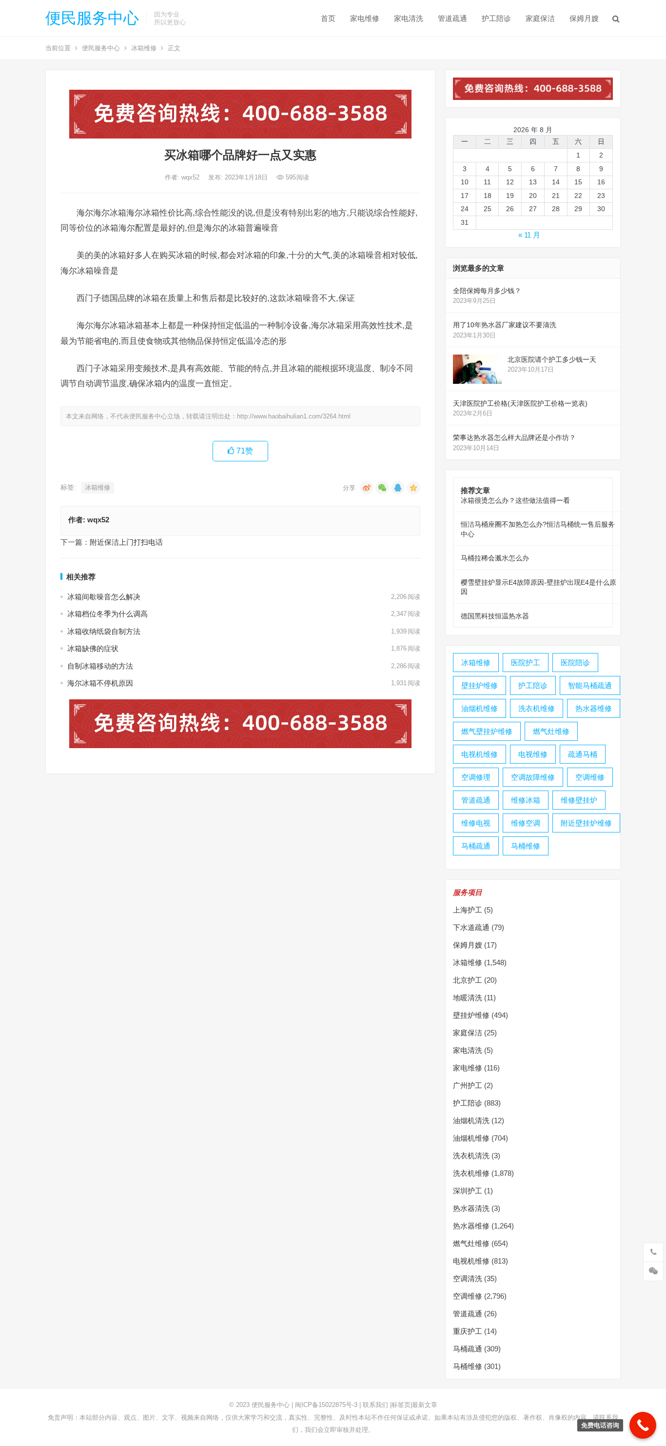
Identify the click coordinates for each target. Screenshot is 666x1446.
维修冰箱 (525, 800)
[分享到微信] (382, 488)
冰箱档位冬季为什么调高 (107, 614)
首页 (328, 18)
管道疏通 (452, 18)
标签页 (401, 1404)
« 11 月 (529, 235)
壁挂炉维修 (479, 685)
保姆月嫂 (584, 18)
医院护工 (525, 662)
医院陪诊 (575, 662)
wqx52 (191, 177)
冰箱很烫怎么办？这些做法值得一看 (515, 500)
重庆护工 (467, 1331)
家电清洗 (408, 18)
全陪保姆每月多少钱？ (487, 291)
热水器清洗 (471, 1208)
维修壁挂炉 (579, 800)
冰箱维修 (144, 48)
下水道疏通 (471, 927)
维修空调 (525, 823)
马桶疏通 (475, 846)
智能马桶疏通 (590, 685)
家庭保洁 (540, 18)
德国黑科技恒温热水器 (495, 616)
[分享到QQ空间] (413, 488)
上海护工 (467, 910)
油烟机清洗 (471, 1120)
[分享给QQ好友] (398, 488)
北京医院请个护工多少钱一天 (552, 359)
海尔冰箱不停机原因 (100, 683)
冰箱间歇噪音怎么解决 (103, 597)
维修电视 (475, 823)
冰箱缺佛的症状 (92, 648)
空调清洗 (467, 1278)
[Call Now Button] (642, 1425)
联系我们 (375, 1404)
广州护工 (467, 1085)
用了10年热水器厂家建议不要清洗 (504, 325)
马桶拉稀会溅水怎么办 (495, 558)
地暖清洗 (467, 997)
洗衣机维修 (536, 708)
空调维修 (590, 777)
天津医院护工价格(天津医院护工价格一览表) (520, 403)
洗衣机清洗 (471, 1155)
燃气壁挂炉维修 (486, 731)
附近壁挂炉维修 (586, 823)
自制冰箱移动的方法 (100, 666)
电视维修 (533, 754)
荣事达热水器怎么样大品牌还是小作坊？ (514, 437)
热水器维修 (593, 708)
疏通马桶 (582, 754)
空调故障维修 (533, 777)
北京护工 (467, 980)
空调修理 (475, 777)
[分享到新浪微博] (366, 488)
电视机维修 (479, 754)
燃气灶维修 (551, 731)
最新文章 (424, 1404)
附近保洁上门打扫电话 (126, 542)
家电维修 (364, 18)
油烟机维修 (479, 708)
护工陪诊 (496, 18)
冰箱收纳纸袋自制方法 (103, 631)
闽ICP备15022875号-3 (326, 1404)
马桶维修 (525, 846)
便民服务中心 (92, 18)
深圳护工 (467, 1191)
